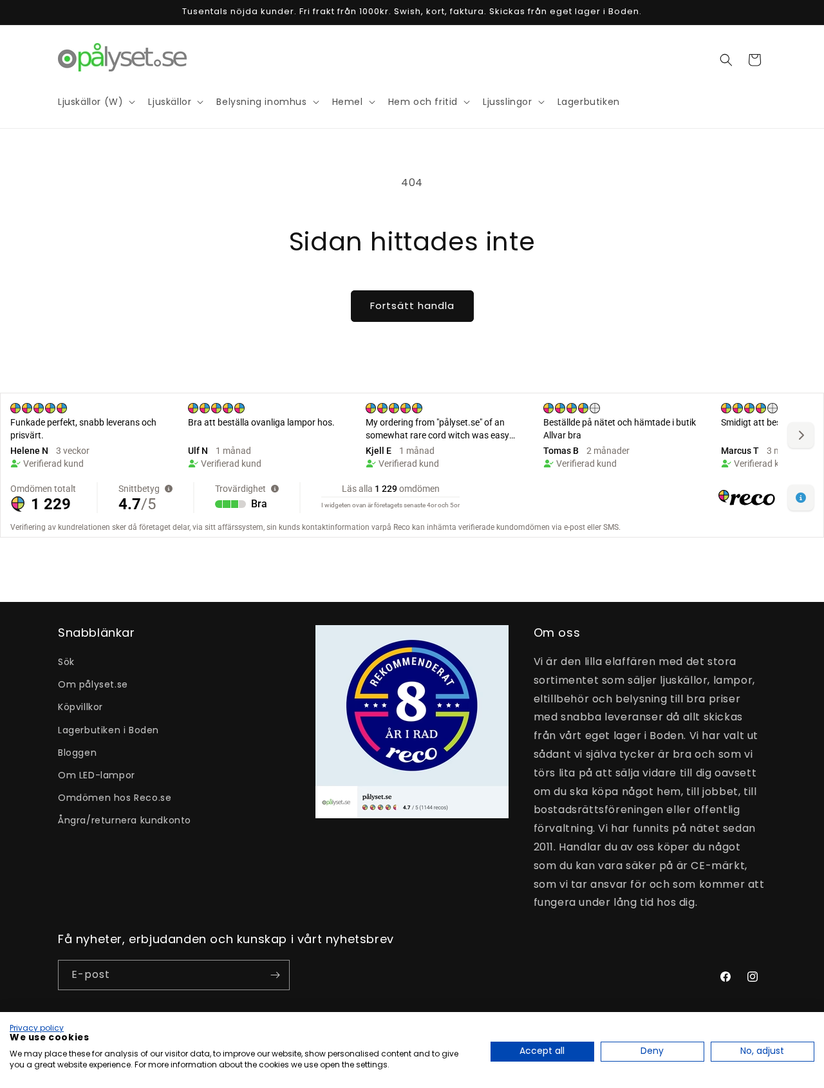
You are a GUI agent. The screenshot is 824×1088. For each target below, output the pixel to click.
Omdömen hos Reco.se (114, 797)
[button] (726, 60)
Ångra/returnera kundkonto (124, 820)
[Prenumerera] (275, 975)
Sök (66, 661)
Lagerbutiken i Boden (108, 730)
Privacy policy (37, 1027)
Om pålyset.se (93, 684)
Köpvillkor (80, 706)
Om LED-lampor (96, 775)
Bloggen (77, 752)
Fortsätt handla (412, 305)
